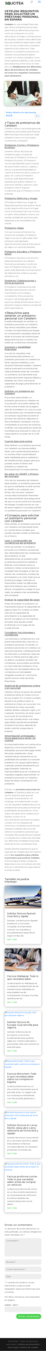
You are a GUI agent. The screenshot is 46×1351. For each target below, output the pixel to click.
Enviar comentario (28, 1316)
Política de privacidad (28, 1344)
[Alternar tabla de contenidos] (36, 116)
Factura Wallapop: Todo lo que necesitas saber (22, 977)
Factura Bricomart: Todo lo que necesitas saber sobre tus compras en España (21, 1077)
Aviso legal (13, 1347)
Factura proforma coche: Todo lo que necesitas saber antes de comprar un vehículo (22, 1180)
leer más (12, 939)
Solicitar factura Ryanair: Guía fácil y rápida (21, 915)
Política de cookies (29, 1347)
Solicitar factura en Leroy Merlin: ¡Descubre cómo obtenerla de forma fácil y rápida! (22, 1129)
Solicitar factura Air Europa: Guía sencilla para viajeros (22, 1025)
